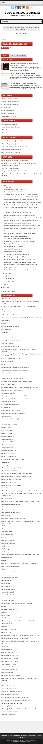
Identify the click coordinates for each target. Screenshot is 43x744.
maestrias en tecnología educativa (13, 572)
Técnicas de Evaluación (9, 124)
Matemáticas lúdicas (8, 589)
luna (3, 569)
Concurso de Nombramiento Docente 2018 (18, 212)
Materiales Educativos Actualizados (22, 13)
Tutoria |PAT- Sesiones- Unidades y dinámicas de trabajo (20, 709)
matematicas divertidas (9, 586)
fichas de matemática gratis (11, 512)
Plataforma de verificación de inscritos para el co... (20, 262)
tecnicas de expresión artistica (12, 703)
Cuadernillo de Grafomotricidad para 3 (14, 399)
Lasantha (32, 740)
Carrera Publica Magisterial (11, 358)
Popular (5, 55)
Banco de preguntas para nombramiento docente (20, 228)
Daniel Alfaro (6, 427)
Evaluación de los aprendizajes (12, 468)
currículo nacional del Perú (11, 410)
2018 (4, 185)
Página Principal (21, 33)
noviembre (8, 278)
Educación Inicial (7, 445)
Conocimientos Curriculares (11, 127)
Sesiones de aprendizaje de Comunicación (15, 697)
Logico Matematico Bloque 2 (11, 98)
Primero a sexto (7, 649)
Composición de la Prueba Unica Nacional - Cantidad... (21, 207)
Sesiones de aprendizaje (10, 694)
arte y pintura (6, 329)
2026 (5, 287)
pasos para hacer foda (9, 629)
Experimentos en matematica (11, 485)
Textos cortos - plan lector (10, 101)
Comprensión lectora (9, 113)
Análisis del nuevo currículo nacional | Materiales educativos (21, 318)
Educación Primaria (8, 453)
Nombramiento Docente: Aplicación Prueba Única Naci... (22, 205)
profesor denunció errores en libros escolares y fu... (21, 264)
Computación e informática (11, 104)
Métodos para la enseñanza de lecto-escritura (17, 603)
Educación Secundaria (9, 456)
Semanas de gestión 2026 (10, 683)
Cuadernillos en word (9, 116)
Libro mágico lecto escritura (13, 251)
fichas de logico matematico (11, 504)
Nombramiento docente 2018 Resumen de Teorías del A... (22, 225)
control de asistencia (9, 384)
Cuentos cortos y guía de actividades (16, 236)
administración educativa (10, 315)
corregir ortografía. (8, 393)
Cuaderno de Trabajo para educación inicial (18, 238)
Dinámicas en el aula (8, 130)
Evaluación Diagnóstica (9, 470)
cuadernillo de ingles (9, 401)
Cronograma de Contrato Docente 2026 (15, 396)
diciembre (8, 281)
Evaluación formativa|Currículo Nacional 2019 (17, 473)
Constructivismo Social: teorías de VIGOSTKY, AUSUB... (22, 197)
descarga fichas (7, 430)
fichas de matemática (9, 507)
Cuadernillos (6, 407)
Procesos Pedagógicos (9, 133)
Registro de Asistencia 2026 (11, 675)
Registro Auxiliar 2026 (9, 669)
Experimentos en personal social (12, 488)
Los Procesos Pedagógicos (10, 566)
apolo (4, 323)
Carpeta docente (7, 343)
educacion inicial (7, 442)
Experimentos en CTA (9, 482)
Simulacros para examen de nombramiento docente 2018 (22, 202)
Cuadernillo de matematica (10, 404)
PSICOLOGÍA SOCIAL (9, 664)
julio (6, 276)
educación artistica (8, 436)
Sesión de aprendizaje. (9, 689)
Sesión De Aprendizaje (9, 686)
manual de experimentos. (10, 577)
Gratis (4, 537)
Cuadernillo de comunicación (13, 192)
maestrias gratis (7, 575)
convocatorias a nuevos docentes (13, 390)
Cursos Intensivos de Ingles (11, 419)
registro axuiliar (7, 672)
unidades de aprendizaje (10, 712)
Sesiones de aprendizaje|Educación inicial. (15, 700)
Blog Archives (21, 55)
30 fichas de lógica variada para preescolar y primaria (19, 306)
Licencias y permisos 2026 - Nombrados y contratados (19, 563)
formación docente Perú (10, 529)
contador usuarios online (9, 291)
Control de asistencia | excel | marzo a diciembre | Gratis (20, 387)
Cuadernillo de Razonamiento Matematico (17, 223)
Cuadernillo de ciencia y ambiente (15, 189)
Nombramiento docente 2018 (11, 618)
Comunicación (6, 107)
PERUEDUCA (6, 632)
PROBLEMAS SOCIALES (10, 652)
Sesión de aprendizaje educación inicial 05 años (19, 259)
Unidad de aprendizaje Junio (11, 149)
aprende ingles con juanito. (11, 326)
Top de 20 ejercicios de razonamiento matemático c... (21, 270)
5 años (4, 312)
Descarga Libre (7, 433)
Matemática (6, 583)
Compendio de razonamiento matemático (15, 367)
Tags (12, 55)
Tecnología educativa (9, 706)
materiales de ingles (8, 592)
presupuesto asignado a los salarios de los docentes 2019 (20, 641)
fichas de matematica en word (11, 510)
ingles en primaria (8, 552)
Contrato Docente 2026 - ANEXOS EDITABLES (25, 73)
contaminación (7, 376)
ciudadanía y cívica (8, 361)
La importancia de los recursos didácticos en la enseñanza (20, 554)
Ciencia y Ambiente (8, 110)
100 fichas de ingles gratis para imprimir (15, 299)
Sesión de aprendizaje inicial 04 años (16, 257)
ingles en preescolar (9, 549)
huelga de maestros (8, 543)
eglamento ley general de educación (13, 459)
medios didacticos (8, 598)
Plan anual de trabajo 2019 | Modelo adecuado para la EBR (20, 635)
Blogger (22, 737)
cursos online (6, 422)
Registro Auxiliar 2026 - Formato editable (23, 83)
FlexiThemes (16, 740)
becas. (4, 335)
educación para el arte (9, 450)
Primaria (5, 646)
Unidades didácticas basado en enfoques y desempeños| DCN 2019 (24, 64)
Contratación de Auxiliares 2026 (12, 378)
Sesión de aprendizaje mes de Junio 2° (14, 147)
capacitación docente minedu (11, 341)
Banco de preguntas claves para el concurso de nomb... (21, 199)
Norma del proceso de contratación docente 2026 (18, 621)
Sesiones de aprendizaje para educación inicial (19, 231)
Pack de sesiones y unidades (11, 152)
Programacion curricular (10, 655)
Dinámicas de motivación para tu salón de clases (19, 233)
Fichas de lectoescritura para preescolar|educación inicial (20, 501)
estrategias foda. (7, 465)
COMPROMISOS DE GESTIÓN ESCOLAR (15, 370)
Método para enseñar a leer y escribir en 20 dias (20, 241)
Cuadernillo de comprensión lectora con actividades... (21, 194)
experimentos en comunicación (12, 479)
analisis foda (6, 320)
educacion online (7, 447)
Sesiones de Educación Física (13, 246)
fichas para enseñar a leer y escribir (13, 518)
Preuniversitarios (8, 644)
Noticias (5, 626)
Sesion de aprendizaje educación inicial (14, 141)
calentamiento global (9, 338)
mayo (6, 187)
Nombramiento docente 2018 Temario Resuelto (19, 215)
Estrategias (6, 462)
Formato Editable (7, 531)
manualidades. (6, 580)
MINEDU (5, 606)
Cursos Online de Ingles (10, 424)
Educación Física (7, 439)
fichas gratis (6, 515)
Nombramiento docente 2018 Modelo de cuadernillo (21, 220)
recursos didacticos (8, 667)
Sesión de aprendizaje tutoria (11, 144)
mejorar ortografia (8, 600)
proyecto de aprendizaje (10, 658)
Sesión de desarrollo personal (12, 691)
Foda (3, 526)
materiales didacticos (9, 595)
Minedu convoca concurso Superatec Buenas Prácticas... (22, 210)
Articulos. (5, 332)
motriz (4, 612)
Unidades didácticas (8, 714)
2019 (4, 285)
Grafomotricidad (7, 534)
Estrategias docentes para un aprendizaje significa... (21, 244)
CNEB (4, 364)
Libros (4, 560)
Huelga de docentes (8, 540)
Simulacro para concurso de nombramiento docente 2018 (22, 218)
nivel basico (6, 615)
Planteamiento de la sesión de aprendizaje (15, 160)
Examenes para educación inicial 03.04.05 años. (17, 476)
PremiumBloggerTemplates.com (21, 741)
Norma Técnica (7, 623)
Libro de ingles (7, 557)
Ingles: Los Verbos (10, 267)
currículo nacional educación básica (13, 413)
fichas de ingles (7, 498)
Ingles (4, 546)
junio (6, 273)
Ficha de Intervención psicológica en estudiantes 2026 (19, 491)
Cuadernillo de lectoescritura (13, 249)
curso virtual (6, 416)
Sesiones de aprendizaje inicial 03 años (16, 254)
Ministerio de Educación (10, 609)
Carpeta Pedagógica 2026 (10, 168)
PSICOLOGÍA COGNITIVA (10, 661)
